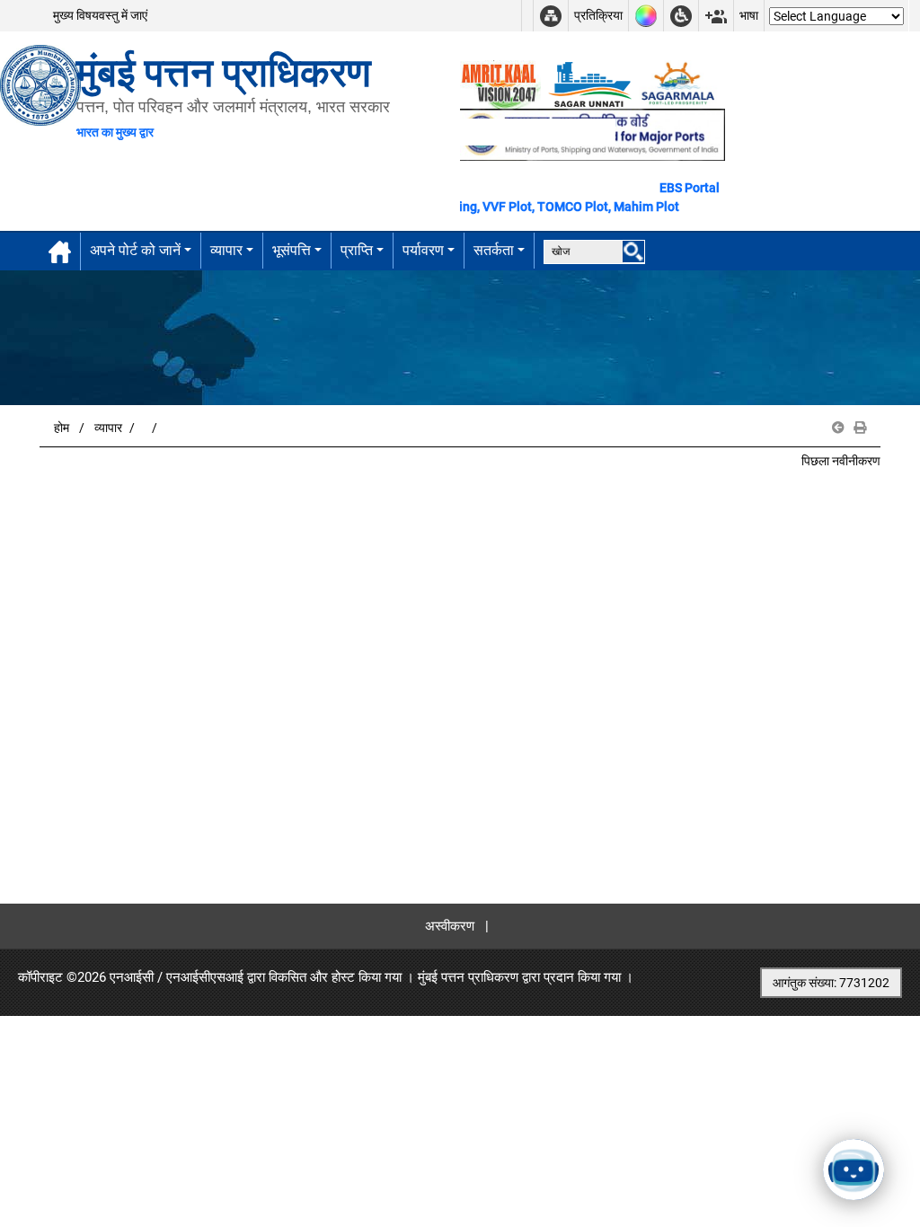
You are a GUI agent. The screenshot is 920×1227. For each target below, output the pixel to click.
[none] (633, 251)
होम (61, 427)
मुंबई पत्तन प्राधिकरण (468, 977)
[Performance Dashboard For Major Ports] (590, 83)
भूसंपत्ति (291, 250)
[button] (838, 428)
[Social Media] (716, 15)
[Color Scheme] (646, 15)
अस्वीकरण (449, 926)
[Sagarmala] (679, 83)
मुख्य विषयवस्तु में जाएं (100, 15)
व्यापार (226, 250)
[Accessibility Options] (681, 15)
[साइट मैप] (551, 15)
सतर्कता (493, 250)
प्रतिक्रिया (598, 15)
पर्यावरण (423, 250)
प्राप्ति (357, 250)
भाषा (748, 15)
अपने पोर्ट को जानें (135, 250)
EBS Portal (689, 188)
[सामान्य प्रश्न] (527, 15)
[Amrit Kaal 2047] (500, 83)
